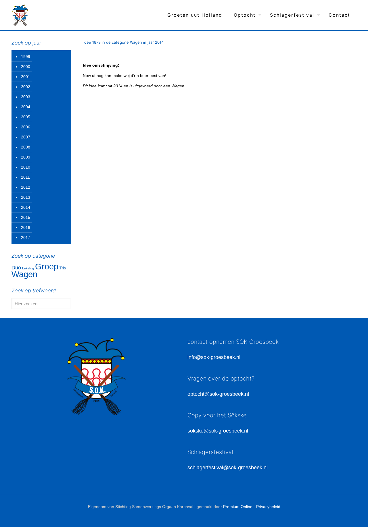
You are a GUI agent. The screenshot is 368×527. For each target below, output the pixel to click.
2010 (25, 167)
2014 (25, 207)
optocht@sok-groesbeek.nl (218, 394)
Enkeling (28, 268)
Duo (16, 268)
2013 (25, 197)
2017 (25, 237)
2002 (25, 86)
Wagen (24, 274)
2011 (25, 177)
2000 (25, 66)
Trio (63, 268)
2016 (25, 227)
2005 (25, 117)
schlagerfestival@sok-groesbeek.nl (227, 467)
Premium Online (237, 506)
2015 (25, 217)
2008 (25, 147)
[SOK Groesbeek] (20, 15)
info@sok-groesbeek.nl (213, 357)
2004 (25, 107)
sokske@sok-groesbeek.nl (217, 431)
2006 (25, 127)
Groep (46, 266)
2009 (25, 157)
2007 (25, 137)
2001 (25, 76)
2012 (25, 187)
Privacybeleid (268, 506)
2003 (25, 96)
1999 (25, 56)
